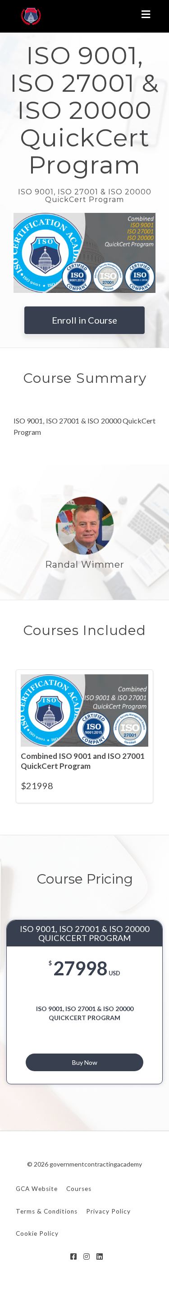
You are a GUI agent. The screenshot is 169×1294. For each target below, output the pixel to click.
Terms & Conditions (47, 1211)
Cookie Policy (37, 1233)
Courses (78, 1188)
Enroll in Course (84, 320)
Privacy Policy (108, 1211)
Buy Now (84, 1062)
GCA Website (37, 1188)
